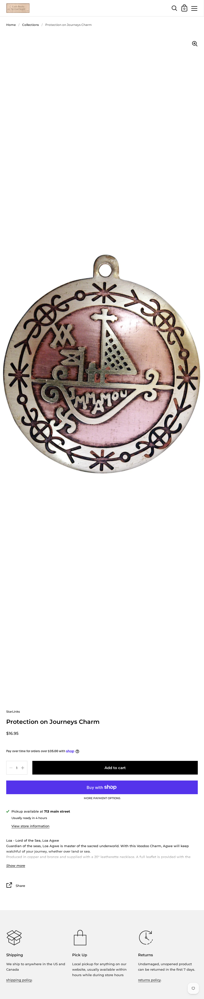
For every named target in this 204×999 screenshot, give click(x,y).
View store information (30, 826)
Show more (15, 866)
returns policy (149, 980)
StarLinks (13, 711)
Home (11, 25)
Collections (30, 25)
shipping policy (19, 980)
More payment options (102, 798)
